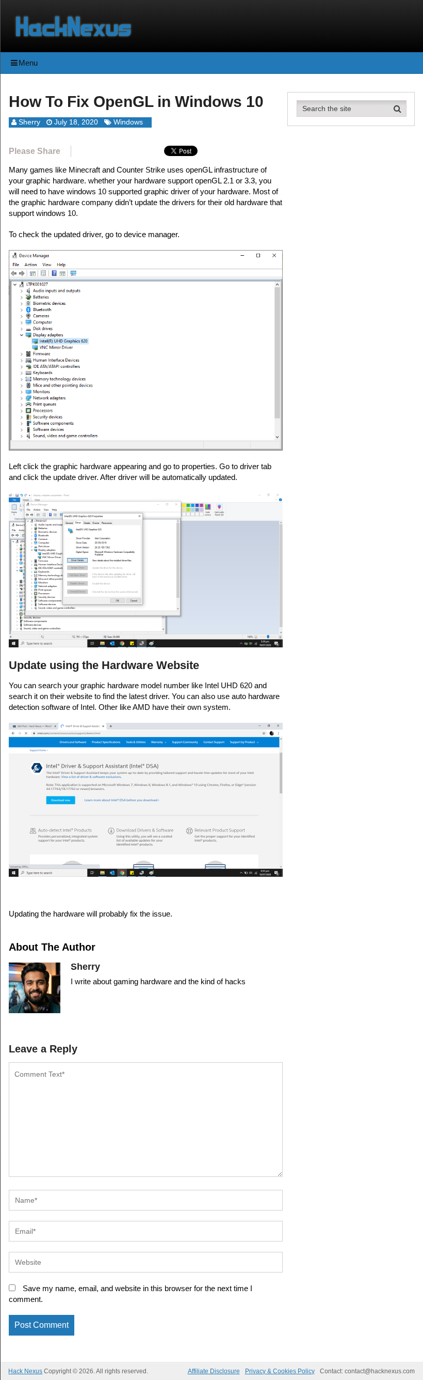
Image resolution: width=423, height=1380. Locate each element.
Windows (128, 122)
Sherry (29, 122)
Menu (28, 62)
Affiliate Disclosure (214, 1371)
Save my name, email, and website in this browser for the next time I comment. (130, 1294)
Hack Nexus (25, 1371)
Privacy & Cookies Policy (280, 1371)
